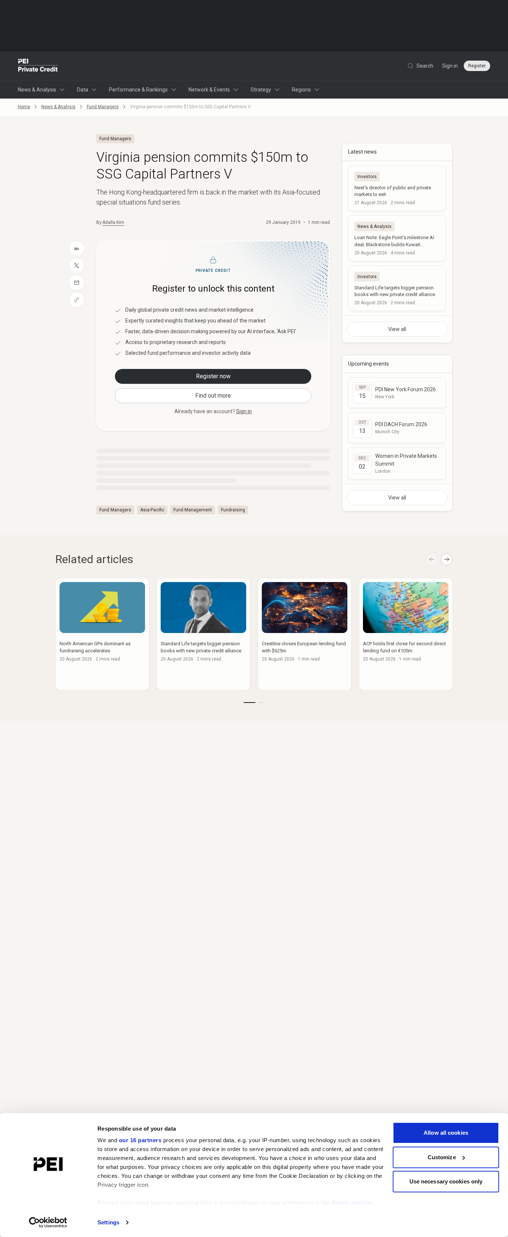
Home (24, 106)
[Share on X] (76, 265)
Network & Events (209, 90)
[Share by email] (76, 282)
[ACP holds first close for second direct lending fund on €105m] (405, 634)
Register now (213, 376)
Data (82, 90)
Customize (442, 1157)
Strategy (261, 90)
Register (477, 65)
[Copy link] (76, 300)
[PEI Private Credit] (38, 66)
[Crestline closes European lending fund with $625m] (304, 634)
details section (351, 1202)
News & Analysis (37, 90)
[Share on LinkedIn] (76, 248)
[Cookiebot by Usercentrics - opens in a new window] (48, 1222)
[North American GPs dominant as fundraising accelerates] (102, 634)
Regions (301, 90)
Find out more (213, 395)
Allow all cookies (446, 1133)
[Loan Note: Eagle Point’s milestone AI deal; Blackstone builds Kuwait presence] (397, 238)
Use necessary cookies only (446, 1181)
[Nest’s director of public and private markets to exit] (397, 188)
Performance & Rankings (138, 90)
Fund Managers (103, 106)
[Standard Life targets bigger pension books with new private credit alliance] (397, 288)
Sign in (450, 66)
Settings (108, 1222)
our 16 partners (140, 1140)
